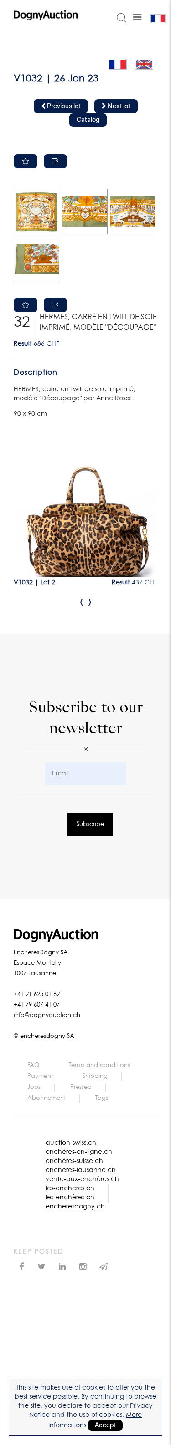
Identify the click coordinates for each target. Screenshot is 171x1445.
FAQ (33, 1065)
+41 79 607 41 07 (37, 1005)
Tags (101, 1098)
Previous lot (63, 106)
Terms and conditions (99, 1065)
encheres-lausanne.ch (81, 1170)
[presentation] (81, 602)
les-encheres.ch (70, 1188)
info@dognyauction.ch (47, 1015)
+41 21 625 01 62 (37, 994)
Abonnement (46, 1098)
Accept (105, 1425)
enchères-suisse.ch (74, 1161)
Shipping (95, 1076)
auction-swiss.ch (71, 1143)
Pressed (81, 1087)
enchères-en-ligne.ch (79, 1152)
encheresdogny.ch (75, 1206)
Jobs (34, 1087)
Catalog (88, 120)
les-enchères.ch (70, 1197)
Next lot (118, 106)
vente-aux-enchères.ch (82, 1179)
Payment (40, 1076)
